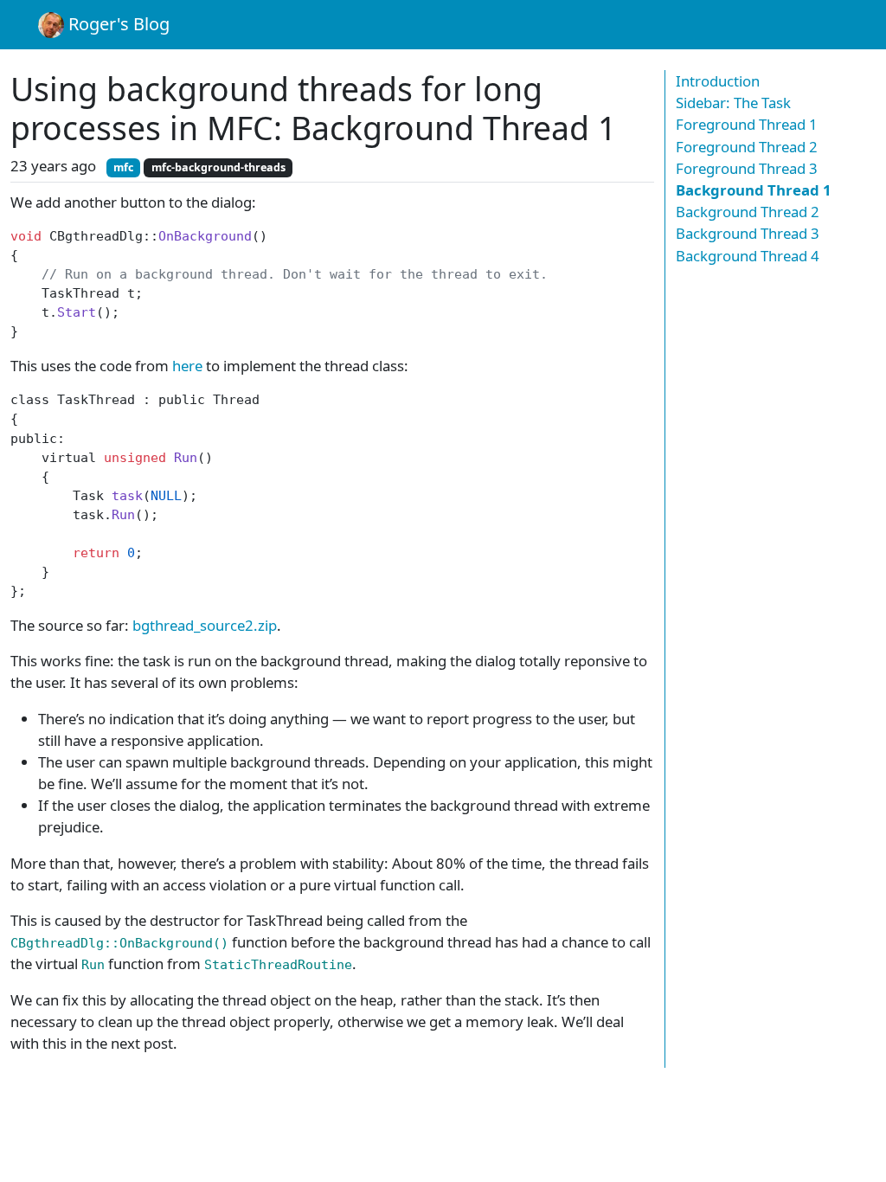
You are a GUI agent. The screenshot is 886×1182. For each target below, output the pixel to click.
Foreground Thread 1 (747, 124)
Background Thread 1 (753, 190)
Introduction (718, 81)
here (187, 366)
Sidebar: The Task (733, 102)
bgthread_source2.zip (204, 625)
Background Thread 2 (747, 212)
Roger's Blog (117, 23)
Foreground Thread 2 (747, 147)
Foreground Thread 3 (747, 168)
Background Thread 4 (747, 256)
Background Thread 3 (747, 233)
